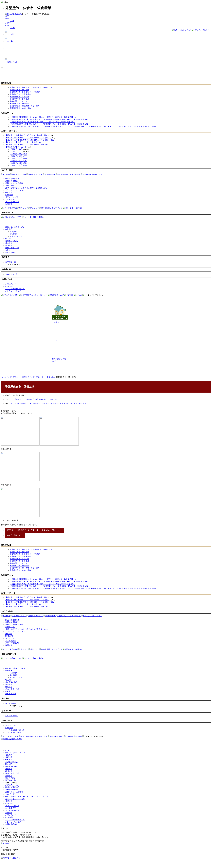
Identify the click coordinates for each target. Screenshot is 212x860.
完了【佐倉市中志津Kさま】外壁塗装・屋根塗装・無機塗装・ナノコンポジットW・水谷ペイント (49, 403)
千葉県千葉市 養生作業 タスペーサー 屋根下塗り (31, 87)
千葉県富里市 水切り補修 (20, 108)
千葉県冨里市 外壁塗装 (19, 104)
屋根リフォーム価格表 (14, 792)
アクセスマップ (16, 236)
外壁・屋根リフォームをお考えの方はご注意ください (26, 796)
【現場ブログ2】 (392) (18, 163)
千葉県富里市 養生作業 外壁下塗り (25, 106)
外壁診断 (8, 801)
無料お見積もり (11, 824)
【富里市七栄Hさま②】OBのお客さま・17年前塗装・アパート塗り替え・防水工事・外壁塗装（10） (50, 119)
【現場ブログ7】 (16, 151)
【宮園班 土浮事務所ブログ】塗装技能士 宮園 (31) (26, 144)
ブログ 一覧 (10, 794)
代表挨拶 (13, 232)
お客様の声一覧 (11, 785)
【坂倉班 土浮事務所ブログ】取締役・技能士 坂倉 (26, 135)
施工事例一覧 (10, 780)
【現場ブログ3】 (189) (18, 158)
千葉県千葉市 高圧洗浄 (19, 97)
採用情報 (8, 813)
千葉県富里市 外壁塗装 (19, 99)
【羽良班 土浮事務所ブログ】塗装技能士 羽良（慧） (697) (29, 140)
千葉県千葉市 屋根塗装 (19, 90)
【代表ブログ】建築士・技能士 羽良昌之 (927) (24, 142)
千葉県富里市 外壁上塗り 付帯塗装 (25, 92)
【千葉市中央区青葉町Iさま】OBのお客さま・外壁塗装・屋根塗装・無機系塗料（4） (43, 117)
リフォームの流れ (12, 806)
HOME (8, 750)
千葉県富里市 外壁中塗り (20, 94)
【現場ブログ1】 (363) (18, 165)
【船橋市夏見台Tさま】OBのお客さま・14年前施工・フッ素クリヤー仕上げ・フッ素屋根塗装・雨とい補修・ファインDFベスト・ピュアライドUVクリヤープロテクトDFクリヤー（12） (83, 126)
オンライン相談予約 (13, 822)
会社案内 (8, 229)
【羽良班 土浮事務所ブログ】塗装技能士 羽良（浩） (27, 138)
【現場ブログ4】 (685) (18, 161)
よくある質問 (10, 808)
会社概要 (13, 234)
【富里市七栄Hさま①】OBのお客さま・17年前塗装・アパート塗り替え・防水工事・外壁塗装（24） (50, 124)
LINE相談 (9, 803)
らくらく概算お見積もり (15, 820)
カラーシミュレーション (15, 799)
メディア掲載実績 (12, 810)
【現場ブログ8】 (16, 149)
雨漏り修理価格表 (12, 787)
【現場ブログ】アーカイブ (15, 147)
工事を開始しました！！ (19, 101)
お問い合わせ (10, 815)
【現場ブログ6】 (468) (18, 154)
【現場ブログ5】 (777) (18, 156)
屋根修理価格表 (11, 789)
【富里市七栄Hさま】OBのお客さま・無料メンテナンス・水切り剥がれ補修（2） (42, 122)
